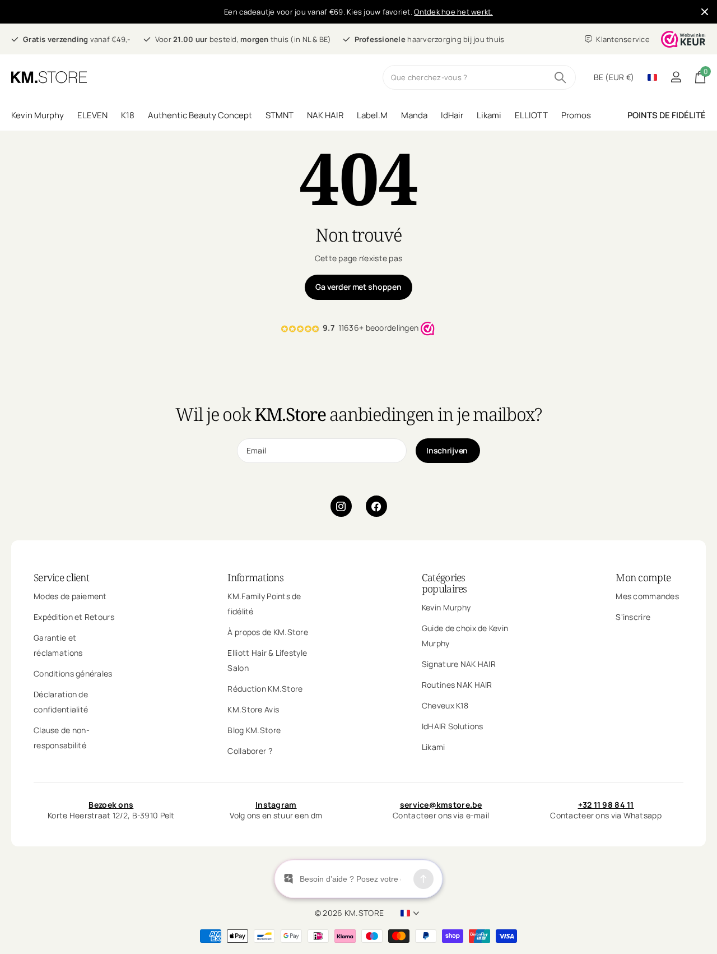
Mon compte (643, 577)
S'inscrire (633, 617)
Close (704, 12)
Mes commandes (647, 596)
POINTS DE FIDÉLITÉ (666, 115)
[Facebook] (376, 506)
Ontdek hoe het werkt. (453, 12)
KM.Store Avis (253, 709)
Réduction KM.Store (264, 688)
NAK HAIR (325, 115)
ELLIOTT (531, 115)
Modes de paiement (70, 596)
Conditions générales (73, 673)
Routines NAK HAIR (457, 684)
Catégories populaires (444, 583)
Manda (414, 115)
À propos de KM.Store (267, 632)
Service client (61, 577)
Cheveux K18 (445, 705)
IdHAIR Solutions (452, 726)
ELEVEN (92, 115)
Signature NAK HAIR (459, 664)
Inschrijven (447, 450)
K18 (127, 115)
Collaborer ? (249, 750)
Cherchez (560, 77)
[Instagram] (341, 506)
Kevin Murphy (37, 115)
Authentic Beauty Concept (200, 115)
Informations (255, 577)
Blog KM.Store (254, 730)
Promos (576, 115)
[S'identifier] (676, 77)
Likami (489, 115)
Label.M (372, 115)
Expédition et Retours (74, 617)
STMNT (280, 115)
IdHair (452, 115)
